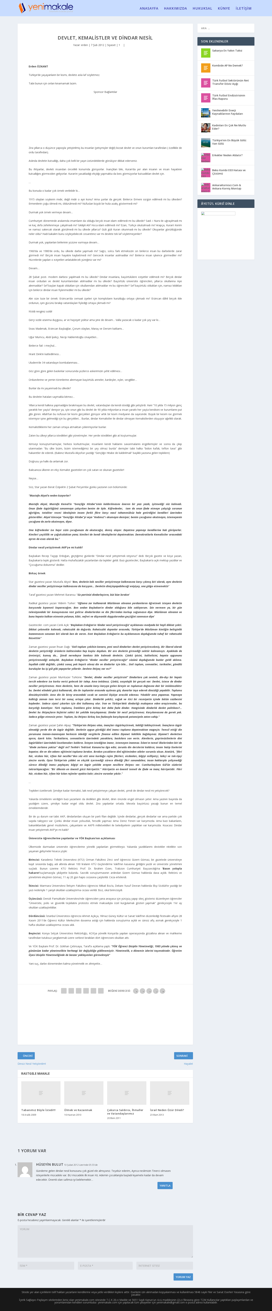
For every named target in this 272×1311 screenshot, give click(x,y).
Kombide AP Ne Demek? (227, 65)
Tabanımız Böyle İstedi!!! (38, 1110)
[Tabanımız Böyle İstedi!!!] (41, 1093)
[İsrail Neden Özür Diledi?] (169, 1093)
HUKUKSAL (202, 9)
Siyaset (111, 45)
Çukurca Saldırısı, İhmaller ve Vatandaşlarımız (125, 1111)
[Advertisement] (105, 117)
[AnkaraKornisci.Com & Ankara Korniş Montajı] (205, 187)
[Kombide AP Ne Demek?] (205, 68)
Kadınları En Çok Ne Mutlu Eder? (229, 127)
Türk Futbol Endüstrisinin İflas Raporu (228, 97)
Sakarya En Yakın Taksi (227, 50)
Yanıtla (165, 1185)
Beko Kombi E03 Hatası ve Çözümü (229, 171)
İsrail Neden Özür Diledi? (167, 1110)
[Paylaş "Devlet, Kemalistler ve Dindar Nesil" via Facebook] (64, 991)
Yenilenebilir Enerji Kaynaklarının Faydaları (227, 112)
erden (84, 45)
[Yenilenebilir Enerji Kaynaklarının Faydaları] (205, 112)
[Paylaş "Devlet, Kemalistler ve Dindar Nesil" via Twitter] (71, 991)
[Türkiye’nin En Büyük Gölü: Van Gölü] (205, 142)
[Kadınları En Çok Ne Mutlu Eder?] (205, 127)
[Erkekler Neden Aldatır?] (205, 157)
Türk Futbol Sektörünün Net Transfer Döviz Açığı (230, 82)
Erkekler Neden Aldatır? (227, 155)
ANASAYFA (149, 9)
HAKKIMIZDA (175, 9)
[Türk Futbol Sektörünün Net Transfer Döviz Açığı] (205, 83)
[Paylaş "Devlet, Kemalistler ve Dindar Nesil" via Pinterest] (93, 991)
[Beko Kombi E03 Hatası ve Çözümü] (205, 172)
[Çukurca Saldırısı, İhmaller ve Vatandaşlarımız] (126, 1093)
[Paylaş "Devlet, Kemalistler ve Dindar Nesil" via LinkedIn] (101, 991)
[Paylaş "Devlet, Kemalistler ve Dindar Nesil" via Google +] (78, 991)
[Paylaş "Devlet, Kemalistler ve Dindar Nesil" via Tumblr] (86, 991)
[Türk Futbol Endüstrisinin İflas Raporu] (205, 97)
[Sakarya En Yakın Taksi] (205, 53)
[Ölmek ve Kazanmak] (83, 1093)
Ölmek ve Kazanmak (78, 1110)
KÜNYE (224, 9)
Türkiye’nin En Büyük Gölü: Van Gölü (229, 141)
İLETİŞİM (244, 9)
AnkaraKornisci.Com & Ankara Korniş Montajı (226, 186)
